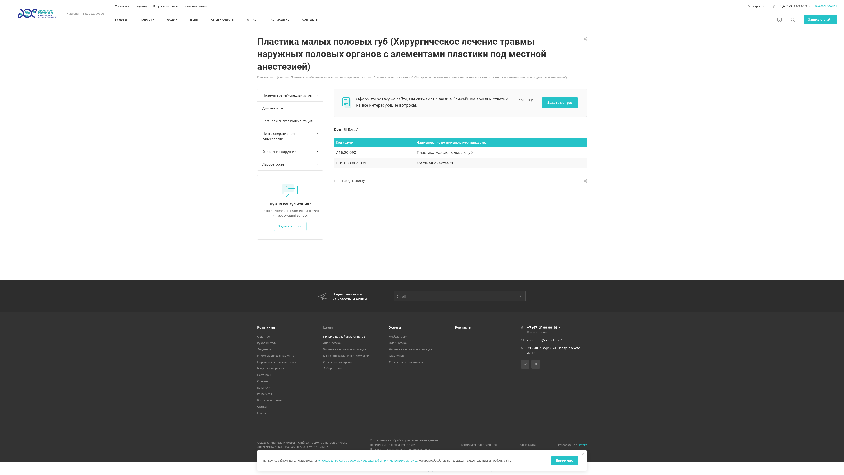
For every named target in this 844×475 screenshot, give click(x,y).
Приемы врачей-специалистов (287, 95)
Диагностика (272, 108)
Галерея (262, 413)
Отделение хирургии (279, 151)
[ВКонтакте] (525, 364)
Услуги (395, 327)
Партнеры (264, 375)
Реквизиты (264, 394)
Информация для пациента (275, 356)
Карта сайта (528, 445)
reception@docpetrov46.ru (547, 340)
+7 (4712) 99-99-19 (792, 6)
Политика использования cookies (392, 445)
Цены (328, 327)
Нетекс (582, 445)
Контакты (463, 327)
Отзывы (262, 381)
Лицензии (264, 349)
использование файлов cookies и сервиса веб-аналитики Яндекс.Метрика (367, 460)
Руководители (266, 343)
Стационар (396, 356)
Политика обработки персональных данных (400, 449)
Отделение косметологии (406, 362)
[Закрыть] (583, 454)
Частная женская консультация (287, 121)
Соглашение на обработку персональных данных (404, 440)
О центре (263, 336)
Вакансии (263, 387)
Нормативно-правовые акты (276, 362)
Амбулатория (398, 336)
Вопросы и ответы (269, 400)
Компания (266, 327)
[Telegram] (535, 364)
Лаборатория (273, 164)
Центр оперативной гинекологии (278, 136)
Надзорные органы (270, 368)
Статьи (262, 407)
